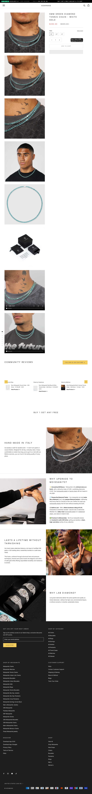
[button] (66, 52)
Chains (50, 750)
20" (57, 34)
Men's (50, 762)
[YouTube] (12, 773)
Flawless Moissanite (9, 710)
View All (50, 741)
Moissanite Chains (8, 666)
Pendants (51, 756)
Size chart (80, 30)
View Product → (15, 389)
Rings (49, 759)
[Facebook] (3, 773)
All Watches (51, 653)
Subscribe (10, 645)
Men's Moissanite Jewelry (10, 705)
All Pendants (52, 647)
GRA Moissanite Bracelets (10, 719)
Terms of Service (8, 750)
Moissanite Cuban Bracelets (11, 681)
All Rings (50, 638)
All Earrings (51, 641)
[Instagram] (8, 773)
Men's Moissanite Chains (10, 725)
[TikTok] (16, 773)
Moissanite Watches (9, 669)
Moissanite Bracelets (9, 678)
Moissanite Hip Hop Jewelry (11, 693)
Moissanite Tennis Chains (10, 672)
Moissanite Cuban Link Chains (12, 675)
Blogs (49, 678)
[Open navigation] (4, 5)
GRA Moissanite (7, 708)
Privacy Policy (7, 747)
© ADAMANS (8, 788)
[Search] (84, 5)
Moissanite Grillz (8, 684)
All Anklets (51, 644)
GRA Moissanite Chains (10, 722)
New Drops (51, 747)
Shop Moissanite (53, 744)
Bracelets (51, 753)
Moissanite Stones (8, 716)
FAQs (49, 666)
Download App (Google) (10, 744)
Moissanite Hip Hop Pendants (11, 696)
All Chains (51, 632)
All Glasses (51, 656)
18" (51, 34)
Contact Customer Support (56, 669)
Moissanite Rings (8, 687)
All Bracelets (51, 635)
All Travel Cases (53, 650)
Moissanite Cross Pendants (11, 699)
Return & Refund (53, 675)
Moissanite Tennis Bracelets (11, 690)
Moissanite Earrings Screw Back (12, 702)
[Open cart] (88, 5)
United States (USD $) (13, 783)
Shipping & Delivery (54, 672)
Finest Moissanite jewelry (10, 731)
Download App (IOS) (9, 741)
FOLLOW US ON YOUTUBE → (75, 362)
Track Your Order (53, 681)
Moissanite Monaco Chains (11, 728)
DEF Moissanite (7, 713)
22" (62, 34)
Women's (50, 765)
